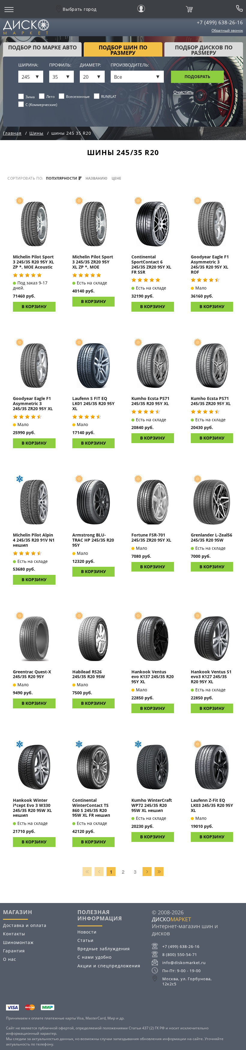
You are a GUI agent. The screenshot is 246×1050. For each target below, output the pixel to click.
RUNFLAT (108, 96)
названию (96, 178)
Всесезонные (78, 96)
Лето (50, 96)
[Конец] (159, 871)
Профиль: (60, 65)
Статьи (85, 940)
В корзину (34, 306)
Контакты (14, 934)
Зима (30, 96)
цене (116, 178)
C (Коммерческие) (41, 104)
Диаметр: (90, 65)
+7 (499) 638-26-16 (220, 22)
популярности (62, 178)
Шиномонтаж (18, 942)
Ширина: (28, 65)
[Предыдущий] (99, 871)
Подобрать (197, 76)
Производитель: (130, 65)
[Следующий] (147, 871)
